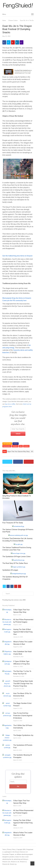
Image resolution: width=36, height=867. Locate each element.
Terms (4, 849)
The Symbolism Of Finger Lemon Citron (16, 556)
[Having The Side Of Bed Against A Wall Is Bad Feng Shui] (7, 629)
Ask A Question (7, 443)
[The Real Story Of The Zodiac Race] (18, 560)
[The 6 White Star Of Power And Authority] (7, 725)
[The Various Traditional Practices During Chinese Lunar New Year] (18, 544)
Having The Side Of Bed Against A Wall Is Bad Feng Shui (22, 632)
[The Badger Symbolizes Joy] (7, 735)
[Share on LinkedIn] (17, 42)
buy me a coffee (10, 404)
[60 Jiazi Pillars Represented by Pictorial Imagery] (7, 619)
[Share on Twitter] (8, 42)
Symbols (26, 446)
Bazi (21, 446)
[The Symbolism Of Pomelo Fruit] (7, 745)
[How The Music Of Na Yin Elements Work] (7, 693)
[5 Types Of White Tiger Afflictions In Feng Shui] (7, 661)
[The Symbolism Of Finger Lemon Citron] (18, 553)
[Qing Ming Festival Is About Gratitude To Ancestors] (18, 475)
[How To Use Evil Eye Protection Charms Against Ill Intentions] (7, 713)
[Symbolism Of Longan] (18, 567)
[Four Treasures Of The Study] (18, 501)
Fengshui (15, 446)
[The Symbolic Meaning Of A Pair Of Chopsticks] (18, 573)
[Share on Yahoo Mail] (21, 42)
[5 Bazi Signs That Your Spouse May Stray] (7, 609)
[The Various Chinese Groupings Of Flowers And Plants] (18, 526)
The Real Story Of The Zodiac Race (15, 563)
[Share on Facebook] (4, 42)
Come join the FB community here (14, 300)
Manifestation (6, 446)
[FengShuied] (18, 5)
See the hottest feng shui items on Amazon (17, 256)
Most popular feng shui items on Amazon (16, 298)
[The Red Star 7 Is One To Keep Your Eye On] (7, 671)
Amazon (15, 443)
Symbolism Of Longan (10, 570)
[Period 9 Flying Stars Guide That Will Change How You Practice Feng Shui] (7, 681)
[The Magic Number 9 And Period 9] (7, 703)
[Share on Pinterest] (13, 42)
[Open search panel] (28, 14)
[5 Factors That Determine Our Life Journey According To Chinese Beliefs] (18, 535)
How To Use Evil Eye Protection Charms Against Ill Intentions (22, 715)
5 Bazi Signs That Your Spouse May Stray (16, 451)
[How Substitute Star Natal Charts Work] (7, 651)
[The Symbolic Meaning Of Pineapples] (7, 755)
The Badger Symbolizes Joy (23, 735)
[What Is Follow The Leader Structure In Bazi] (7, 641)
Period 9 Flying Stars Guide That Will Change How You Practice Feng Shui (23, 683)
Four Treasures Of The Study (12, 523)
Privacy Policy (11, 849)
